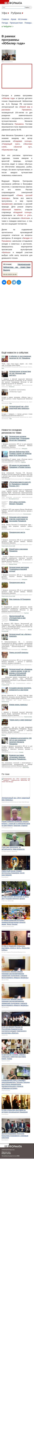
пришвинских (7, 204)
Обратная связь (6, 1152)
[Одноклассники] (9, 282)
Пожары (28, 23)
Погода (5, 23)
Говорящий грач (11, 144)
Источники (22, 19)
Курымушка (7, 150)
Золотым (25, 218)
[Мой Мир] (19, 282)
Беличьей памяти (11, 210)
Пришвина (19, 124)
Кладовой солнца (22, 212)
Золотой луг (23, 147)
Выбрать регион (6, 1153)
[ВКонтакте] (4, 282)
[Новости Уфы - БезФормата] (11, 2)
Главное (5, 19)
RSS (18, 1156)
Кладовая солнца (22, 141)
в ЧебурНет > (7, 26)
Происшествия (16, 23)
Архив (13, 19)
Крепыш (6, 252)
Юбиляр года (8, 98)
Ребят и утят (24, 215)
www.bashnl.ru (9, 61)
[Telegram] (14, 282)
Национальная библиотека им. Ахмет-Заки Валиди (16, 267)
